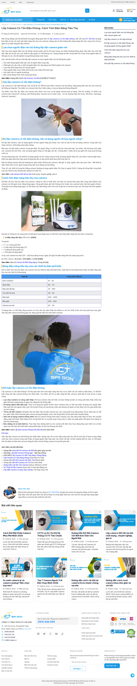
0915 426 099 (129, 21)
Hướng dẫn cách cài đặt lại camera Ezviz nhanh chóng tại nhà (85, 583)
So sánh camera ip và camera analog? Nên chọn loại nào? (16, 583)
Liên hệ (12, 2)
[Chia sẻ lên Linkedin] (97, 476)
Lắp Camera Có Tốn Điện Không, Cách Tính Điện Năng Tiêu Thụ (44, 24)
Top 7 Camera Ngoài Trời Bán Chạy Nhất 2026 (49, 581)
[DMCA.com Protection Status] (130, 633)
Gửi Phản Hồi (111, 666)
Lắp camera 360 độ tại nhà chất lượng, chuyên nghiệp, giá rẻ (119, 535)
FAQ (20, 2)
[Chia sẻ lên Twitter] (91, 476)
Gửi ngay (77, 669)
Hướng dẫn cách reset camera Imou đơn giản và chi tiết (118, 583)
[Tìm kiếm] (87, 11)
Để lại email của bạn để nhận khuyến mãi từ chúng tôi (84, 657)
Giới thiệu (52, 20)
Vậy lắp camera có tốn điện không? (118, 39)
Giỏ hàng (132, 9)
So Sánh (92, 20)
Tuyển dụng (29, 2)
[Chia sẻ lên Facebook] (84, 476)
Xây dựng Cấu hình (77, 20)
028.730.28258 (9, 637)
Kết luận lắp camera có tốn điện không (119, 63)
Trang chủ (41, 20)
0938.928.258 (9, 632)
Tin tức (4, 2)
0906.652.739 (9, 634)
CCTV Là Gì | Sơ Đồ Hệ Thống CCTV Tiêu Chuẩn (49, 534)
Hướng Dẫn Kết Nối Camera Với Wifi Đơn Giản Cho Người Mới (85, 535)
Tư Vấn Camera (16, 24)
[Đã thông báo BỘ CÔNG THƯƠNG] (117, 633)
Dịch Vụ (63, 20)
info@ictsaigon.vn (10, 640)
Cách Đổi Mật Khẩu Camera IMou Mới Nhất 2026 (17, 534)
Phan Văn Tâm (24, 489)
